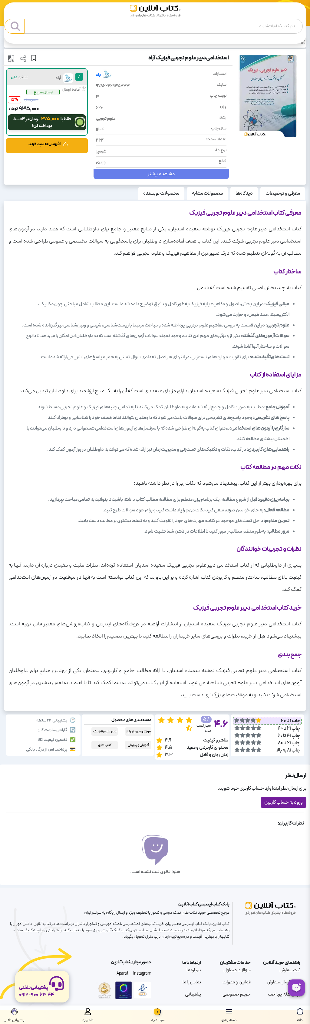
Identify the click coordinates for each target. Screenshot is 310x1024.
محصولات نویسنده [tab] (161, 193)
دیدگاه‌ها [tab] (244, 193)
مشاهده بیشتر (161, 174)
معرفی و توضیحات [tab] (282, 193)
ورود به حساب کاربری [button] (283, 802)
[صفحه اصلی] (155, 11)
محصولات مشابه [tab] (207, 193)
